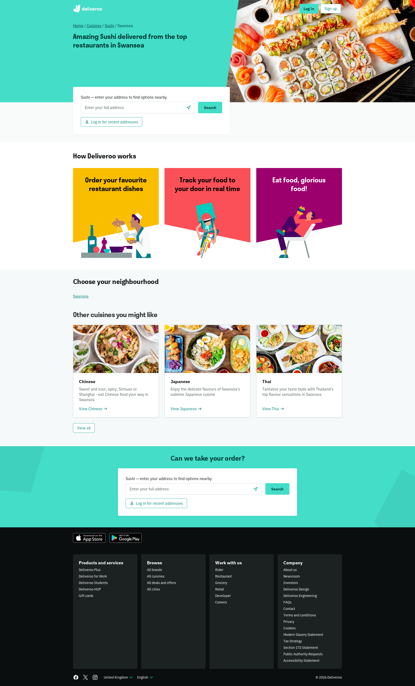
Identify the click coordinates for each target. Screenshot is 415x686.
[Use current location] (188, 107)
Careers (221, 602)
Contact (289, 609)
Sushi (109, 25)
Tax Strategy (292, 641)
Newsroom (291, 576)
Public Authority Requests (303, 654)
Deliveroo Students (93, 583)
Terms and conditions (299, 615)
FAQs (287, 602)
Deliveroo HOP (90, 589)
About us (290, 570)
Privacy (288, 622)
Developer (223, 596)
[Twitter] (85, 677)
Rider (219, 570)
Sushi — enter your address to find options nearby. (124, 97)
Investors (290, 583)
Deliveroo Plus (90, 570)
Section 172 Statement (300, 647)
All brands (154, 570)
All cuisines (156, 576)
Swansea (81, 296)
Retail (219, 589)
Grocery (221, 583)
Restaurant (223, 576)
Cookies (289, 628)
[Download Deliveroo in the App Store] (89, 538)
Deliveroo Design (296, 589)
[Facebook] (76, 677)
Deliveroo (87, 8)
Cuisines (94, 25)
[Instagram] (95, 677)
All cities (153, 589)
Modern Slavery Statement (303, 634)
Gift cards (86, 596)
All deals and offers (161, 583)
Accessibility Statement (301, 660)
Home (78, 25)
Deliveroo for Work (93, 576)
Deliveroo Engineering (300, 596)
